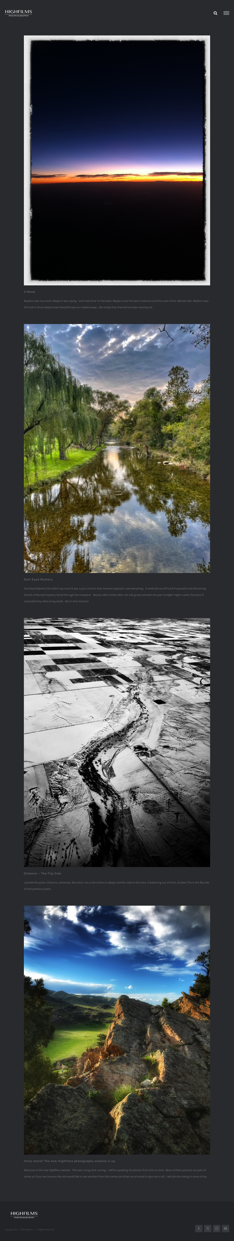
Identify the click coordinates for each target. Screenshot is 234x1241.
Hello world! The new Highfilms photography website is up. (70, 1161)
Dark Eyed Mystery (38, 579)
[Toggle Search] (215, 13)
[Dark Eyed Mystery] (117, 448)
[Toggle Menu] (226, 13)
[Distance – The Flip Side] (117, 742)
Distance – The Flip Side (42, 873)
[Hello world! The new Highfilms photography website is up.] (117, 1030)
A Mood (29, 291)
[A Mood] (117, 160)
